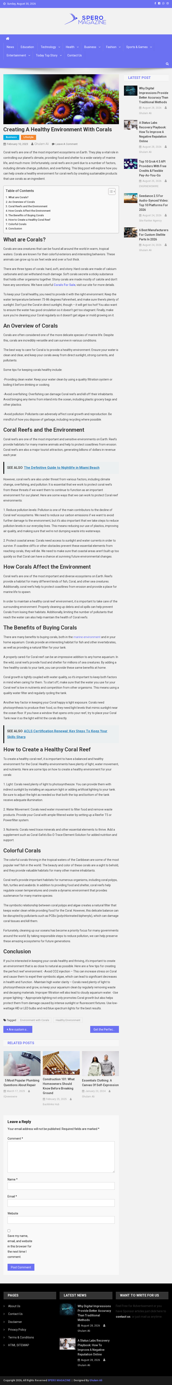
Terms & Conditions (21, 1337)
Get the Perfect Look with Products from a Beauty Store (106, 1029)
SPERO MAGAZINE (59, 1380)
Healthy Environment (68, 1020)
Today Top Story (46, 55)
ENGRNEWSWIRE (149, 186)
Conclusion (15, 228)
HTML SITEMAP (18, 1345)
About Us (14, 1306)
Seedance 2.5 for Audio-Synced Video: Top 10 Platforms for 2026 (153, 202)
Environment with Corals (34, 1020)
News (10, 47)
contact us (123, 1316)
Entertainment (16, 55)
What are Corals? (18, 197)
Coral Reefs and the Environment (27, 206)
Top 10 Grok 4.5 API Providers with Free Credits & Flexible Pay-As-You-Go (152, 168)
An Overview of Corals (21, 201)
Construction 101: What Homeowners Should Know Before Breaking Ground (58, 1086)
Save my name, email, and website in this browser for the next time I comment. (20, 1246)
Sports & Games (137, 47)
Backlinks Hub (51, 1104)
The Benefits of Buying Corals (26, 215)
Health (70, 47)
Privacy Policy (17, 1329)
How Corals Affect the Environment (29, 210)
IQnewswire (10, 1096)
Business (90, 47)
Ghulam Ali (41, 144)
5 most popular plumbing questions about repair (21, 1083)
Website (13, 1213)
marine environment (86, 637)
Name (13, 1179)
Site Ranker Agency (150, 220)
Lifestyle (28, 137)
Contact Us (74, 55)
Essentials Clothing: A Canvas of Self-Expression (100, 1083)
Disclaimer (15, 1322)
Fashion (111, 47)
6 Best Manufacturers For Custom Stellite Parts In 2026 (153, 234)
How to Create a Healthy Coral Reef (29, 219)
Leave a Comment (67, 144)
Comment (15, 1138)
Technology (48, 47)
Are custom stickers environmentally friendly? (20, 1029)
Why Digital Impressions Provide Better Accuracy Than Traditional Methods (153, 95)
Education (27, 47)
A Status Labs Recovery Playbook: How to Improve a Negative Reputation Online (153, 132)
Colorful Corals (17, 224)
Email (12, 1196)
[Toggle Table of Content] (110, 191)
